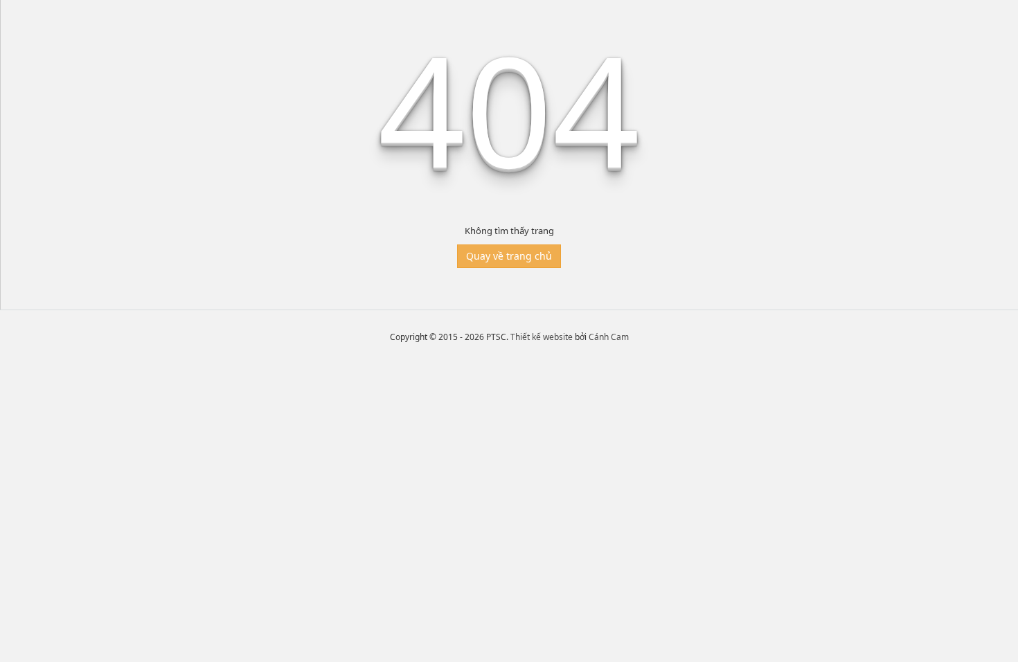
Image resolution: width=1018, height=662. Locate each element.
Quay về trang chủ (509, 255)
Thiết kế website (541, 337)
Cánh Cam (609, 337)
